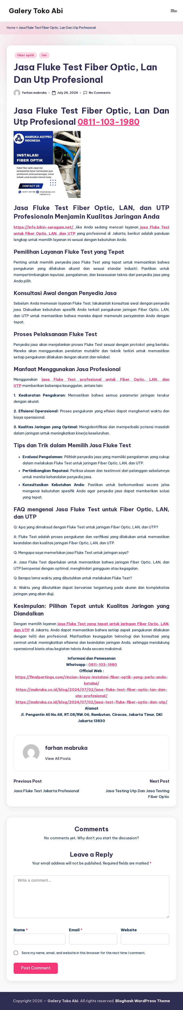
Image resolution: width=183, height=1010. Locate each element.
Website (129, 929)
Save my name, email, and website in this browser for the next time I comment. (83, 953)
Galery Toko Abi (36, 10)
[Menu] (173, 10)
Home (11, 28)
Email (75, 929)
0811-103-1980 (108, 122)
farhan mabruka (66, 747)
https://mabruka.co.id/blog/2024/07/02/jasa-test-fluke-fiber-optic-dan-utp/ (91, 702)
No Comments (100, 92)
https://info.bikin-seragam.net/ (44, 227)
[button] (58, 758)
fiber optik (25, 55)
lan (44, 55)
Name (21, 929)
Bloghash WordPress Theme (142, 1000)
